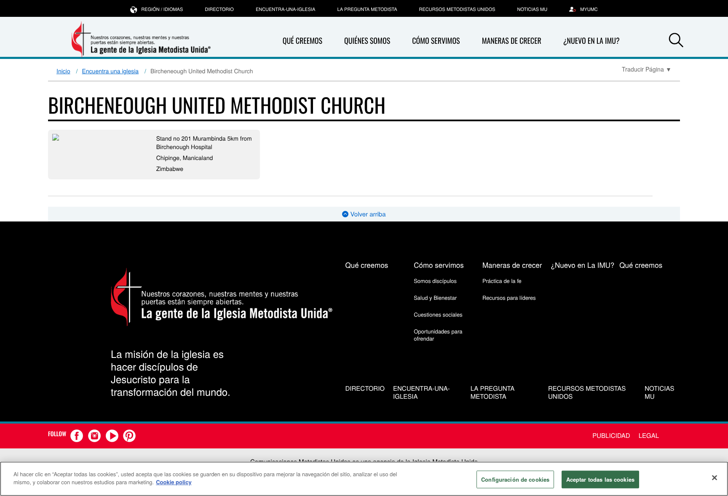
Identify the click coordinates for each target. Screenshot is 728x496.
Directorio (219, 9)
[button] (676, 41)
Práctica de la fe (502, 281)
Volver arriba (366, 214)
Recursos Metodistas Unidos (457, 9)
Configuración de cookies (515, 479)
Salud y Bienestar (435, 297)
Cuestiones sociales (438, 314)
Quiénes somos (367, 40)
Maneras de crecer (511, 40)
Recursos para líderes (509, 297)
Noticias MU (532, 9)
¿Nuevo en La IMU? (591, 40)
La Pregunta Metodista (367, 9)
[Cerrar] (714, 477)
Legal (649, 435)
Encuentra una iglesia (110, 71)
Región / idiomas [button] (162, 9)
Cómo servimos (436, 40)
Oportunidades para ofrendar (438, 334)
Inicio (63, 71)
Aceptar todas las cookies (600, 479)
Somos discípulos (435, 281)
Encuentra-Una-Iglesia (286, 9)
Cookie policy (174, 482)
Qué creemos (302, 40)
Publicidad (611, 435)
